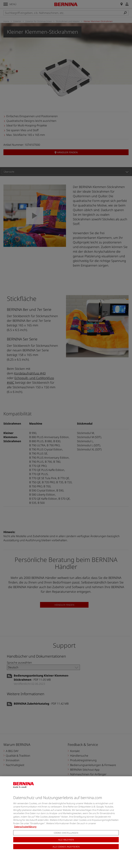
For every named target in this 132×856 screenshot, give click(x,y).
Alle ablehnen (66, 839)
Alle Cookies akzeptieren (66, 846)
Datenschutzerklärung (25, 826)
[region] (66, 816)
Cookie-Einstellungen (66, 832)
